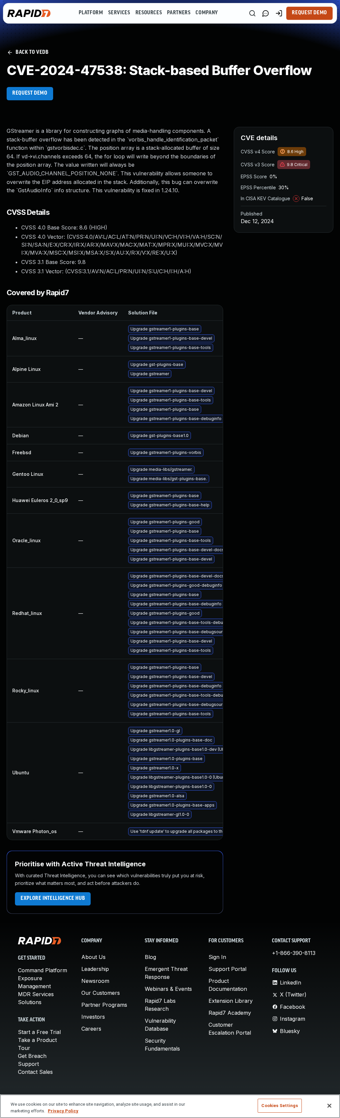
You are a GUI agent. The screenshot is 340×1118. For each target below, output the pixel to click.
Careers (91, 1028)
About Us (93, 957)
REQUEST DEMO (29, 93)
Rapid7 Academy (230, 1012)
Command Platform (42, 970)
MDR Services (36, 994)
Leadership (95, 969)
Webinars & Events (168, 989)
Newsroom (95, 981)
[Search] (252, 13)
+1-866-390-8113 (293, 953)
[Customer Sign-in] (279, 13)
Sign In (217, 957)
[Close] (329, 1105)
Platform (91, 13)
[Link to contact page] (266, 13)
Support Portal (227, 969)
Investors (93, 1016)
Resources (148, 13)
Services (119, 13)
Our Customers (100, 992)
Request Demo (309, 13)
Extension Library (231, 1000)
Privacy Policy (63, 1110)
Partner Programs (104, 1004)
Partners (178, 13)
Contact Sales (35, 1072)
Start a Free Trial (39, 1032)
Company (207, 13)
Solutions (30, 1002)
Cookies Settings (279, 1105)
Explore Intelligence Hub (53, 898)
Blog (150, 957)
